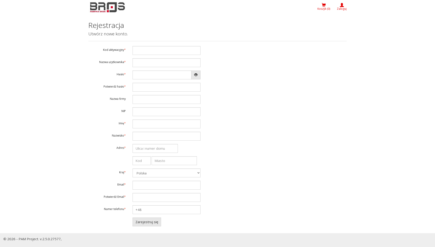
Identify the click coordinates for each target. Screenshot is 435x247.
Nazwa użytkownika (111, 62)
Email (120, 184)
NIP (123, 111)
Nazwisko (118, 135)
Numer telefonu (114, 209)
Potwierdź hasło (114, 86)
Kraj (121, 172)
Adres (120, 148)
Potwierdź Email (114, 197)
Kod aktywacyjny (113, 50)
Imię (121, 123)
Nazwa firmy (118, 99)
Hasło (120, 74)
